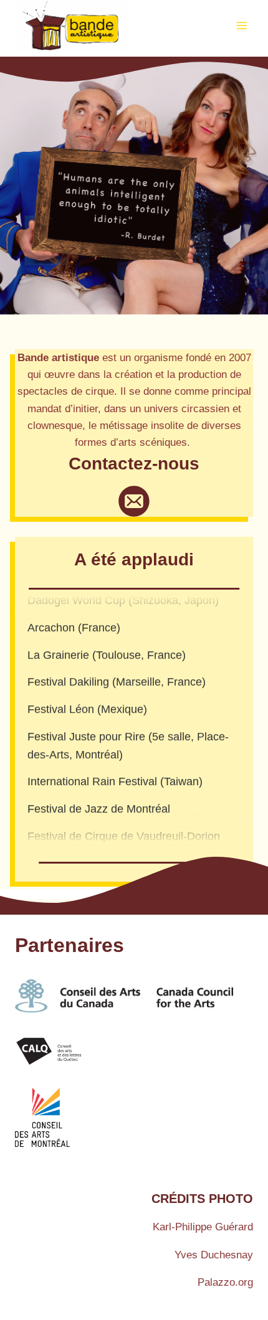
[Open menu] (241, 25)
